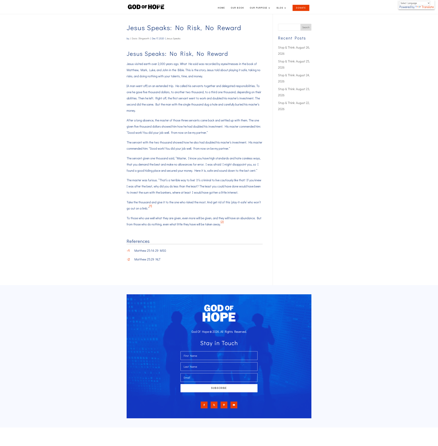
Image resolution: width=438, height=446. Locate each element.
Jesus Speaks (173, 38)
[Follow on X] (214, 405)
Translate (428, 7)
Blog (280, 8)
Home (221, 8)
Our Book (237, 8)
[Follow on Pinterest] (224, 405)
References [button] (138, 241)
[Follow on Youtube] (233, 405)
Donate (301, 8)
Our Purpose (258, 8)
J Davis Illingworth (139, 38)
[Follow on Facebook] (204, 405)
